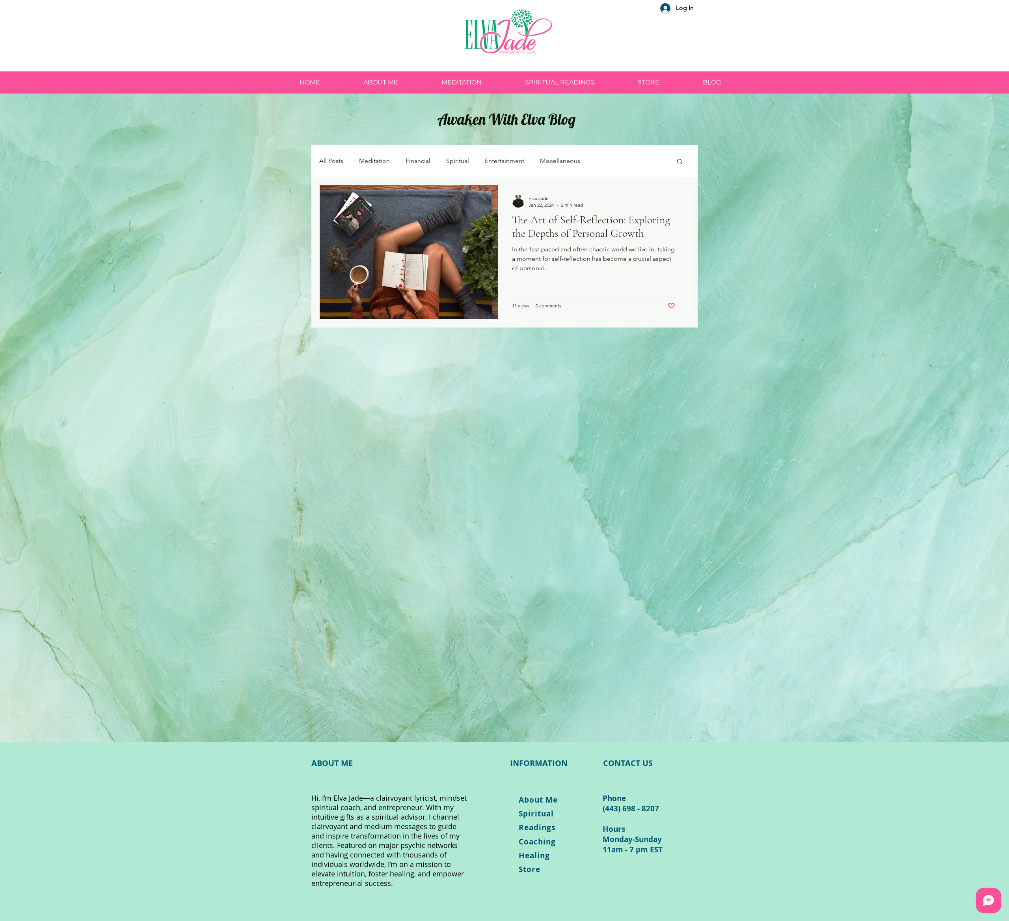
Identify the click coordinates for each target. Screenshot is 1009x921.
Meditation (374, 161)
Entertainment (504, 161)
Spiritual (457, 161)
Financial (418, 161)
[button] (679, 162)
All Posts (331, 161)
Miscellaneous (560, 161)
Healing (534, 855)
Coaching (537, 842)
